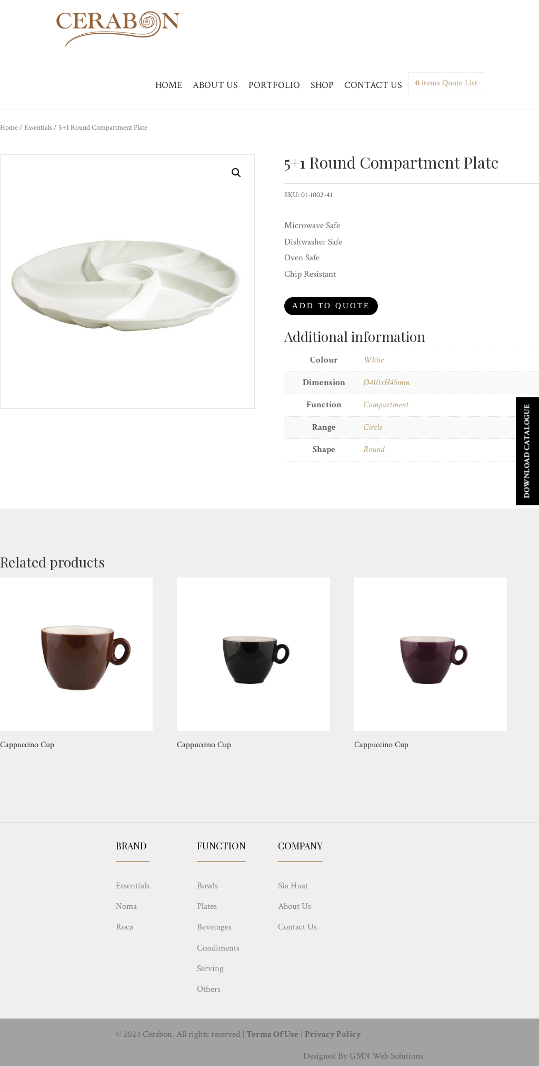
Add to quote (331, 305)
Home (9, 127)
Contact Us (297, 927)
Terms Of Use (272, 1034)
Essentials (38, 127)
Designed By (325, 1056)
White (373, 360)
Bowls (207, 886)
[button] (236, 172)
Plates (207, 906)
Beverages (214, 927)
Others (209, 989)
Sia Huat (293, 886)
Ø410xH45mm (386, 382)
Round (373, 449)
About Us (294, 906)
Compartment (385, 404)
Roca (124, 927)
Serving (210, 968)
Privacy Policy (333, 1034)
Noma (126, 906)
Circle (372, 427)
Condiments (218, 948)
